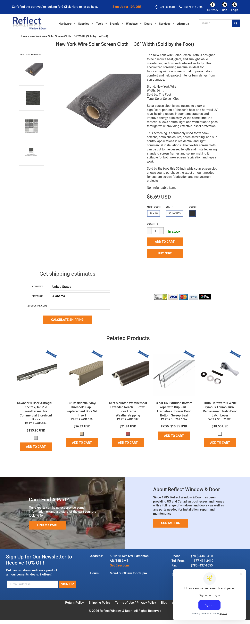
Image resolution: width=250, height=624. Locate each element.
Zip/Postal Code (37, 305)
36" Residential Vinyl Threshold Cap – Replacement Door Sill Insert (81, 409)
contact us (170, 523)
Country (37, 286)
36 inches (174, 213)
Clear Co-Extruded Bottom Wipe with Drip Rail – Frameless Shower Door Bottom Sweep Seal (174, 409)
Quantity (152, 224)
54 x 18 (153, 213)
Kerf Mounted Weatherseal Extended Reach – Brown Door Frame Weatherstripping (128, 409)
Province (37, 296)
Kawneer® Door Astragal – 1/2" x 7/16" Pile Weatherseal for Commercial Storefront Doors (36, 411)
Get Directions (119, 565)
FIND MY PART (47, 525)
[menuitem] (67, 23)
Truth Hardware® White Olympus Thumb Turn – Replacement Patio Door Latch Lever (220, 409)
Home (23, 36)
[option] (93, 106)
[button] (165, 241)
